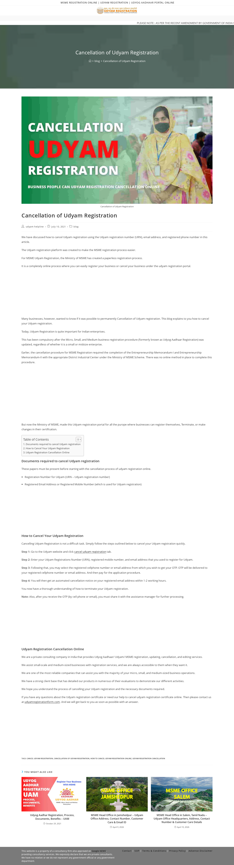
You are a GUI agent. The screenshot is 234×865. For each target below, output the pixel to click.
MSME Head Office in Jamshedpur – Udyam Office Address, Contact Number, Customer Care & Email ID (117, 818)
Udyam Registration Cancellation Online (47, 452)
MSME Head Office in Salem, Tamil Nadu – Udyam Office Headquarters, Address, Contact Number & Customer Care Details (182, 818)
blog (76, 226)
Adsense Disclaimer (201, 850)
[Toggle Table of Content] (77, 439)
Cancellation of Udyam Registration (124, 61)
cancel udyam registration (90, 551)
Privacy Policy (177, 850)
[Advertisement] (117, 294)
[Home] (90, 61)
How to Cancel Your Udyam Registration (48, 448)
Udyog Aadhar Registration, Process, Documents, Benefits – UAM (52, 816)
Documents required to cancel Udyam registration (53, 444)
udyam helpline (35, 226)
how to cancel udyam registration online (110, 758)
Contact (126, 850)
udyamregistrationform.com (42, 702)
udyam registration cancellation (148, 758)
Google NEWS (99, 850)
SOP (137, 850)
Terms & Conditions (154, 850)
